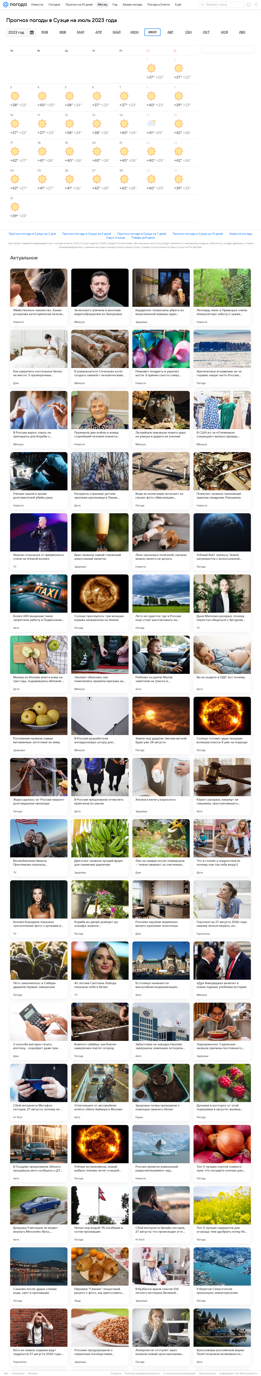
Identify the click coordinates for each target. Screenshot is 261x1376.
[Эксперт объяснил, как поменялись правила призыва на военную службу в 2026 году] (100, 664)
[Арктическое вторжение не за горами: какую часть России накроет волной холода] (222, 358)
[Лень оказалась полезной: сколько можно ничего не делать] (161, 542)
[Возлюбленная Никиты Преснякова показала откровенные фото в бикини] (38, 847)
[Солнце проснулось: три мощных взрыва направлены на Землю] (100, 603)
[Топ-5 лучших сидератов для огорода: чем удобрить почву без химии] (222, 1215)
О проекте (115, 1373)
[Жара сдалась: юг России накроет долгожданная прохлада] (38, 786)
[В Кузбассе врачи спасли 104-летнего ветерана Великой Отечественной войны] (161, 1276)
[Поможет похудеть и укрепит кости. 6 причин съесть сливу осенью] (161, 358)
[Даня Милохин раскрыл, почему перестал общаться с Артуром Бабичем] (222, 603)
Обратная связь (207, 1373)
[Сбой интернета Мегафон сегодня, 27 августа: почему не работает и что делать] (38, 1092)
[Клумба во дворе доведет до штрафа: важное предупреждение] (100, 909)
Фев (62, 32)
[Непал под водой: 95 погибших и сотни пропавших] (100, 1215)
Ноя (224, 32)
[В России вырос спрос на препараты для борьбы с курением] (38, 419)
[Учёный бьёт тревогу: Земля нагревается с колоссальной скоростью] (222, 542)
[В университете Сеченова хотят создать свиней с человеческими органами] (100, 358)
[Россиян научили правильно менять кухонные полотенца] (161, 909)
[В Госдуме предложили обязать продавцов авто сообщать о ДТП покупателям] (38, 1153)
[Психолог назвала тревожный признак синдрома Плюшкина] (222, 480)
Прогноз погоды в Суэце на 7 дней (142, 234)
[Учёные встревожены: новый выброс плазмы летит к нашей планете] (100, 1153)
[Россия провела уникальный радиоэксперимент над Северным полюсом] (161, 1153)
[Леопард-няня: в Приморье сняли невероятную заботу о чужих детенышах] (222, 297)
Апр (98, 32)
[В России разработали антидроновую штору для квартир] (100, 725)
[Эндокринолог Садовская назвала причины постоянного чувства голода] (222, 1031)
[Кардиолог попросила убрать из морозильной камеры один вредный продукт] (161, 297)
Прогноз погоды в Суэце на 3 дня (32, 234)
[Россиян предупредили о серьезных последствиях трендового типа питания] (100, 1337)
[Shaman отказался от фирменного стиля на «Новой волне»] (38, 542)
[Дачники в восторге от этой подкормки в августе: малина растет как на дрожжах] (222, 1092)
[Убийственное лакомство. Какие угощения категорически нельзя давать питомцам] (38, 297)
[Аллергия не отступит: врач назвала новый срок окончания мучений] (161, 1337)
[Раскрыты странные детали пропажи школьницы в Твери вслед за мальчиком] (100, 480)
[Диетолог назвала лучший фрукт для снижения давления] (100, 847)
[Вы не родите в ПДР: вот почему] (222, 664)
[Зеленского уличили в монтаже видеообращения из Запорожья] (100, 297)
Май (117, 32)
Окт (206, 32)
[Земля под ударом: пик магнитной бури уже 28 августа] (161, 725)
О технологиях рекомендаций (179, 1373)
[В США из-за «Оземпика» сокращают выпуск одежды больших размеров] (222, 419)
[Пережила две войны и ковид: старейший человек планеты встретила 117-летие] (100, 419)
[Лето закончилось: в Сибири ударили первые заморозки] (38, 970)
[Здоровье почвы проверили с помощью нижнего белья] (161, 1092)
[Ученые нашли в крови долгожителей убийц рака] (38, 480)
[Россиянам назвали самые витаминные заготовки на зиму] (38, 725)
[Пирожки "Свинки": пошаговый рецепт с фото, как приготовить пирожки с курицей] (100, 1276)
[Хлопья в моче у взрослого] (161, 786)
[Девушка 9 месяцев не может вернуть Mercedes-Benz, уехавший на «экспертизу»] (38, 1215)
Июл (152, 32)
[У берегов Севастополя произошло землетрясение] (222, 1276)
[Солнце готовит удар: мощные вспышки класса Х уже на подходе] (222, 725)
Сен (188, 32)
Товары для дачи (143, 237)
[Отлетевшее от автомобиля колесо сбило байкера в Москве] (100, 1092)
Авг (170, 32)
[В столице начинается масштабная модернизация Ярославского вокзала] (161, 970)
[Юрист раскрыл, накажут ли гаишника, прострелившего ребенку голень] (222, 786)
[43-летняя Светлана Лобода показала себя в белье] (100, 970)
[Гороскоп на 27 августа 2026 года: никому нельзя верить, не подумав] (222, 909)
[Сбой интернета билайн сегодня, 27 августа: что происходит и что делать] (161, 1215)
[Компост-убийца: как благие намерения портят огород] (100, 1031)
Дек (242, 32)
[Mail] (5, 4)
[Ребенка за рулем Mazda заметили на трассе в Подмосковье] (161, 664)
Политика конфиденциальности (142, 1373)
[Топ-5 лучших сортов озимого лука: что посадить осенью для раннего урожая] (222, 1153)
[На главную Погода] (17, 4)
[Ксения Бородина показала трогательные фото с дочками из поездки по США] (38, 909)
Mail (6, 1373)
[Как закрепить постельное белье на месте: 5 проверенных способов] (38, 358)
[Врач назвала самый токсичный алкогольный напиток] (100, 542)
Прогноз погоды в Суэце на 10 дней (198, 234)
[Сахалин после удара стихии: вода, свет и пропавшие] (38, 1276)
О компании (18, 1373)
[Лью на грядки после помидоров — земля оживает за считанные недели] (161, 847)
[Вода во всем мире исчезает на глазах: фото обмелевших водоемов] (161, 480)
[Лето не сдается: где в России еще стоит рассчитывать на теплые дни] (161, 603)
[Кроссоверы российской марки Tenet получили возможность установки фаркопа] (222, 1337)
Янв (44, 32)
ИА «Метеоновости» (246, 1373)
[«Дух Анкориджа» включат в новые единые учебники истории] (222, 970)
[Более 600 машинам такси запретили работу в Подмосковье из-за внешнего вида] (38, 603)
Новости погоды (240, 234)
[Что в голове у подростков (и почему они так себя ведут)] (222, 847)
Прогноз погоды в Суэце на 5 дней (86, 234)
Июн (134, 32)
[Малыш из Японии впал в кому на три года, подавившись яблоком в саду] (38, 664)
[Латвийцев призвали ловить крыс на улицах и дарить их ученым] (161, 419)
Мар (80, 32)
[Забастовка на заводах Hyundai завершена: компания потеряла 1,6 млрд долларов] (161, 1031)
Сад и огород (115, 237)
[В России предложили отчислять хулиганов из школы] (100, 786)
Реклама (32, 1373)
